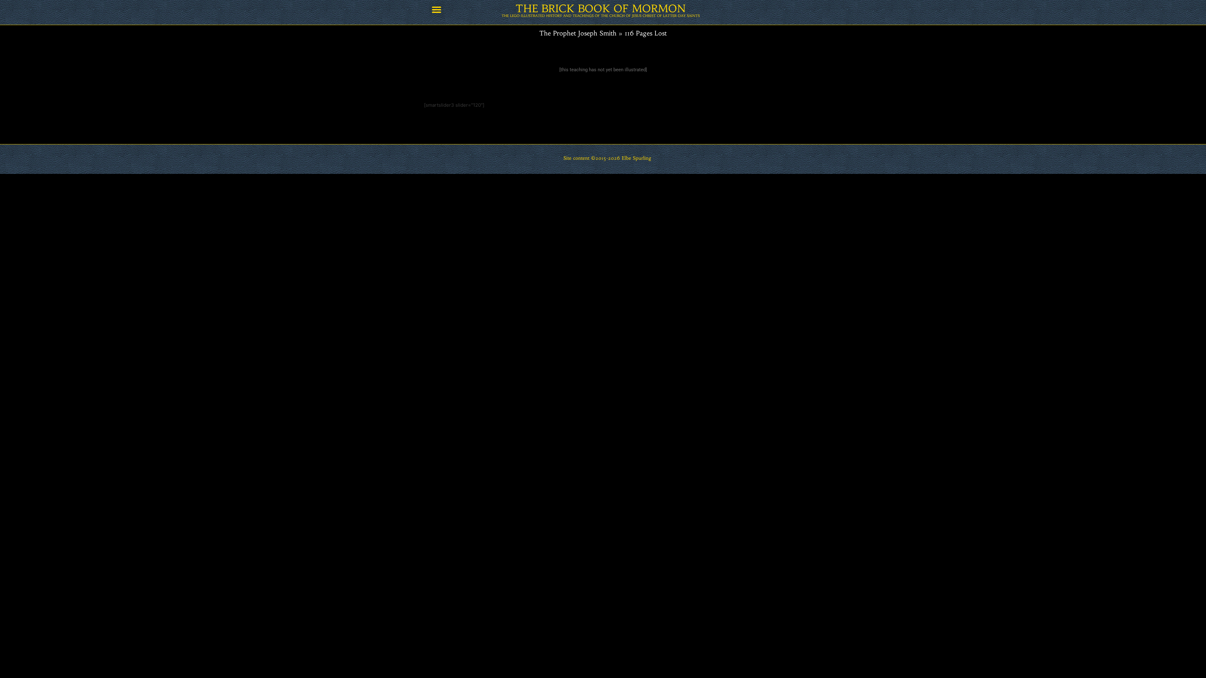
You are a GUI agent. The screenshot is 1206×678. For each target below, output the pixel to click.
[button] (436, 9)
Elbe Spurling (636, 158)
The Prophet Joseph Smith (578, 33)
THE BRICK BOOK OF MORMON (600, 8)
